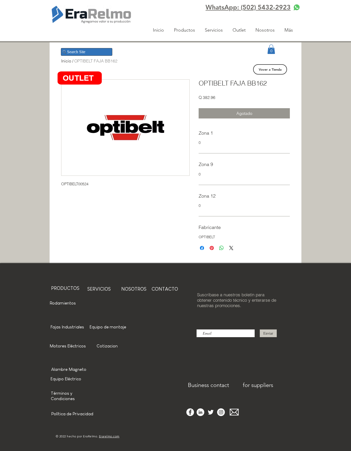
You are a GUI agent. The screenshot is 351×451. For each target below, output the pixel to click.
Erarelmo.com (109, 436)
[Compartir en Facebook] (202, 248)
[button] (271, 49)
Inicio (66, 60)
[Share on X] (231, 248)
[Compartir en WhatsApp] (221, 248)
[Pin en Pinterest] (212, 248)
